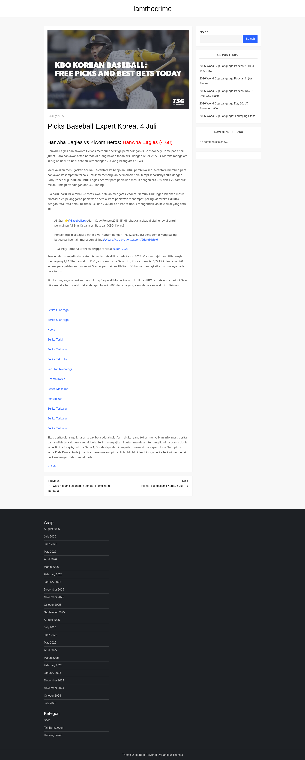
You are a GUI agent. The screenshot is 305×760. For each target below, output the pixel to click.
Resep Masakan (57, 389)
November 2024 (54, 688)
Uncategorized (53, 735)
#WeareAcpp (111, 240)
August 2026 (52, 528)
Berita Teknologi (58, 359)
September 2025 (54, 612)
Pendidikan (54, 399)
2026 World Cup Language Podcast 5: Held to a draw (226, 69)
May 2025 (50, 642)
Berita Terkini (56, 339)
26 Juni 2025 (120, 249)
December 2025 (54, 589)
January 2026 (52, 581)
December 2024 (54, 680)
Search (205, 32)
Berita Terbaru (57, 349)
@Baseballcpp (77, 221)
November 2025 (54, 597)
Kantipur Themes (172, 754)
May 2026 (50, 551)
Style (51, 466)
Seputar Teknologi (59, 369)
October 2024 (52, 695)
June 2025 (50, 635)
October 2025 (52, 604)
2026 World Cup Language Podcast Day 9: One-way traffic (226, 94)
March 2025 (51, 657)
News (51, 330)
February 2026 (53, 574)
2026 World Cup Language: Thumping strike (227, 116)
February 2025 (53, 665)
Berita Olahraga (58, 310)
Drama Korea (56, 379)
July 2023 (50, 703)
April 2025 (50, 650)
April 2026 (50, 559)
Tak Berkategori (54, 727)
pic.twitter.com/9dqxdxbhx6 (139, 240)
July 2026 (50, 536)
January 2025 (52, 672)
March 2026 (51, 566)
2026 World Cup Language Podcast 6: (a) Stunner (225, 81)
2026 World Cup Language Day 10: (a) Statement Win (223, 106)
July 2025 (50, 627)
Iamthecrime (152, 9)
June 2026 (50, 544)
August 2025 (52, 619)
